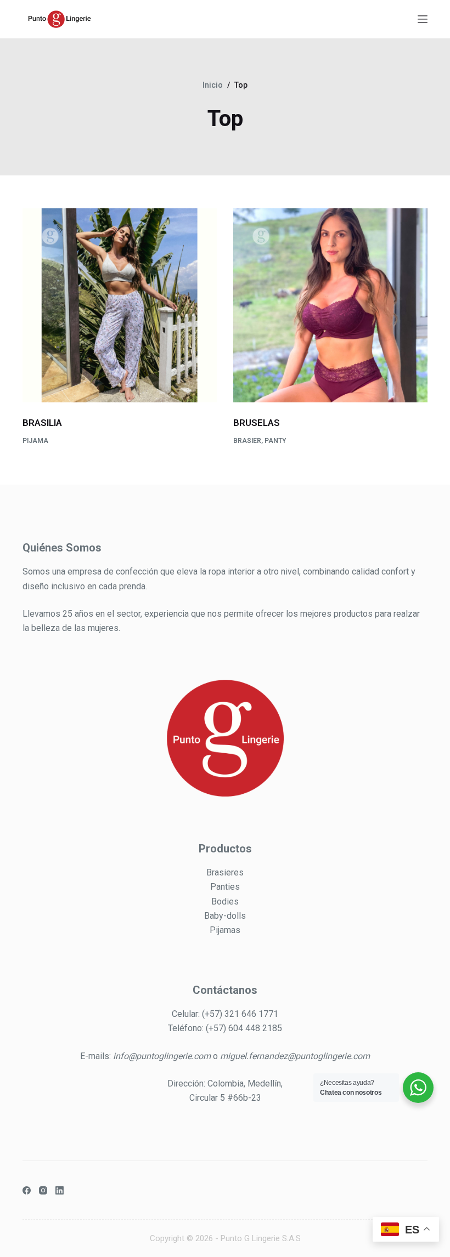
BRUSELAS (256, 422)
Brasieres (225, 872)
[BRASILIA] (119, 305)
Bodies (225, 901)
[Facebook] (26, 1190)
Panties (225, 886)
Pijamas (225, 930)
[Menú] (423, 19)
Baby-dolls (225, 916)
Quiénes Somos (62, 547)
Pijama (35, 441)
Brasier (247, 441)
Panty (275, 441)
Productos (225, 848)
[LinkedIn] (59, 1190)
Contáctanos (225, 990)
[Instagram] (43, 1190)
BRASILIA (42, 422)
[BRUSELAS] (330, 305)
